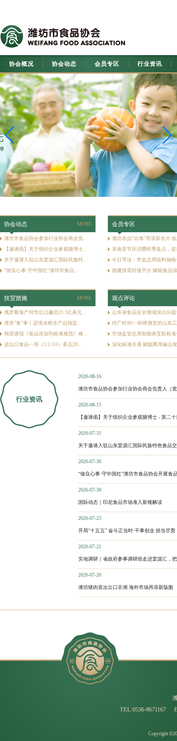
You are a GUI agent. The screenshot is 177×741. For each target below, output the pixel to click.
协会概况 (21, 64)
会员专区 (107, 64)
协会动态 (64, 64)
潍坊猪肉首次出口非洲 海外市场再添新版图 (125, 587)
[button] (167, 135)
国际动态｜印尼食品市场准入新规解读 (120, 502)
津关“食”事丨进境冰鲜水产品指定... (42, 323)
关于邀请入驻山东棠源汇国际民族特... (45, 260)
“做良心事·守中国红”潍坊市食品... (41, 270)
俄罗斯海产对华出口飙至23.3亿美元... (45, 312)
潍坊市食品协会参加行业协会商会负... (45, 238)
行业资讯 (149, 64)
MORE (84, 224)
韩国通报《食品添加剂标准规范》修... (45, 334)
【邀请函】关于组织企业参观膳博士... (45, 249)
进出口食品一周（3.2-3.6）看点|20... (43, 344)
